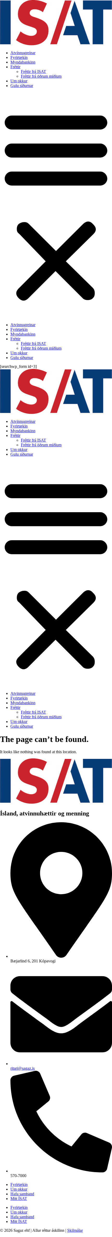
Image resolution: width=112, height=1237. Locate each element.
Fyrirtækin (19, 57)
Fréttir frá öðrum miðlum (41, 76)
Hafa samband (22, 1194)
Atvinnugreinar (22, 53)
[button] (56, 205)
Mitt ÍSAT (18, 1198)
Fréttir (15, 67)
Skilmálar (75, 1230)
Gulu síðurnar (21, 85)
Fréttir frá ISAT (33, 71)
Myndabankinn (22, 62)
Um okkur (18, 81)
